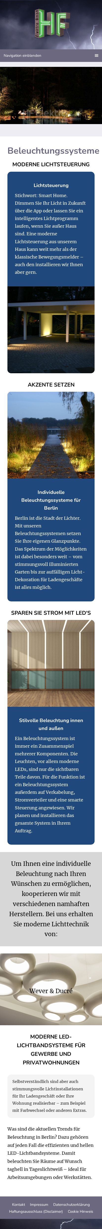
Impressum (39, 1204)
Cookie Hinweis (80, 1211)
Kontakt (18, 1204)
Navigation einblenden (22, 55)
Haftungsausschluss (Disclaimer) (36, 1211)
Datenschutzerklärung (71, 1204)
